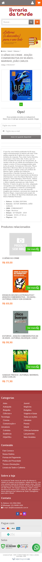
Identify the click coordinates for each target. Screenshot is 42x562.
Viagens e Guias (30, 413)
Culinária (6, 430)
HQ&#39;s (7, 437)
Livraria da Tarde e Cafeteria (14, 468)
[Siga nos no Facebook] (17, 514)
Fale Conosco (8, 451)
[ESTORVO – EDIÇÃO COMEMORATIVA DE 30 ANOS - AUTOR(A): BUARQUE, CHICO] (20, 328)
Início (4, 51)
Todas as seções (30, 417)
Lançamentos (29, 434)
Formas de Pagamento (12, 457)
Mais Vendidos (30, 437)
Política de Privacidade (12, 461)
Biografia (6, 410)
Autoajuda (7, 407)
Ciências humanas (31, 430)
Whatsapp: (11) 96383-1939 (12, 505)
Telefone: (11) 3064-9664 (11, 503)
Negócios (27, 407)
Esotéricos (7, 434)
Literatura (27, 420)
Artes (5, 403)
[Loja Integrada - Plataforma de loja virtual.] (21, 559)
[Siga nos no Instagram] (24, 514)
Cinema (6, 420)
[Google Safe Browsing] (22, 546)
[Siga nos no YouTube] (21, 514)
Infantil (10, 51)
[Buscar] (31, 22)
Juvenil (26, 403)
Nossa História (8, 454)
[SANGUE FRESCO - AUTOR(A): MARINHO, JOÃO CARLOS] (20, 367)
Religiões (27, 410)
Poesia (26, 424)
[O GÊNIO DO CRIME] (20, 249)
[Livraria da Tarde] (21, 11)
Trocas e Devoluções (11, 464)
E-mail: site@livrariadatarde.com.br (15, 507)
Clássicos (16, 51)
